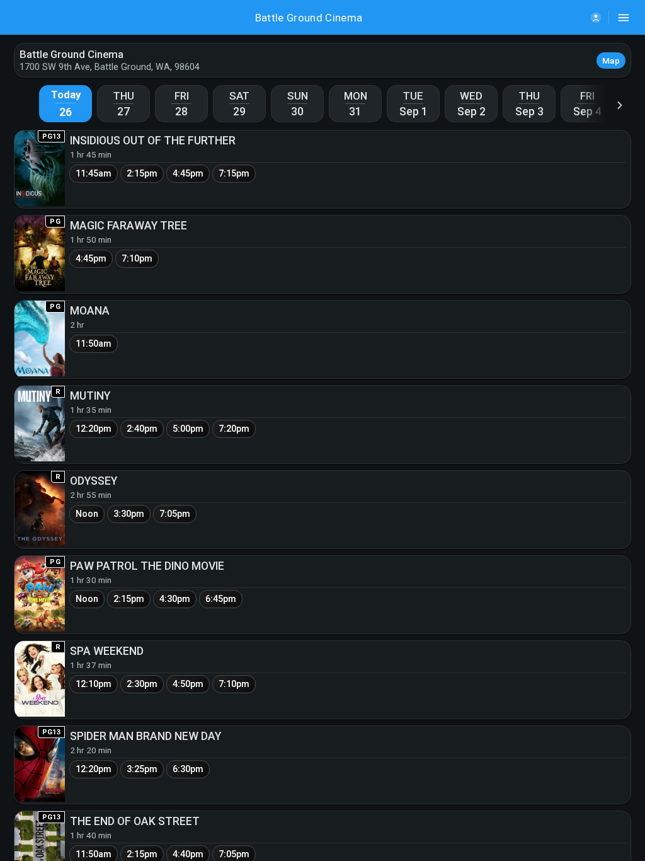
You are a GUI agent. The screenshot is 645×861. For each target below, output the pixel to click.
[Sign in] (596, 17)
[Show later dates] (619, 105)
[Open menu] (623, 17)
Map (611, 60)
